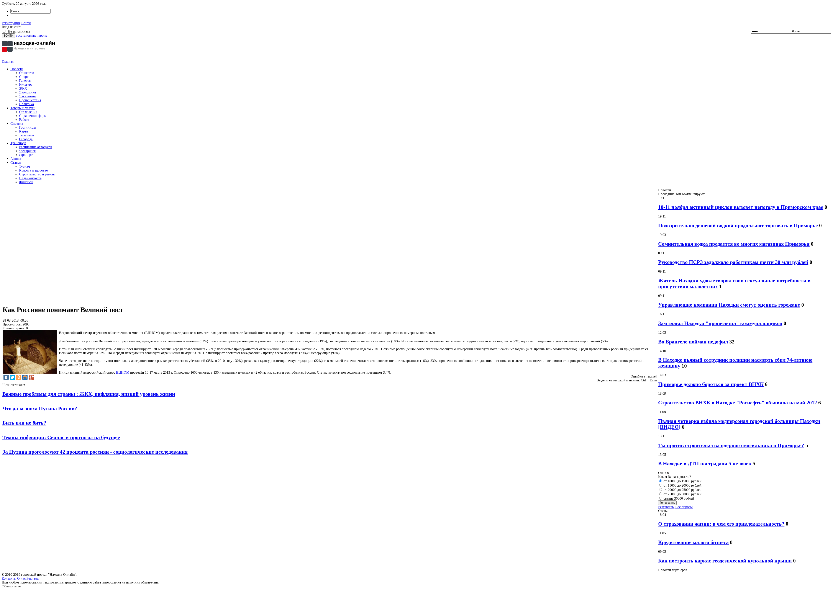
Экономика (27, 92)
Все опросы (684, 507)
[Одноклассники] (18, 377)
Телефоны (26, 135)
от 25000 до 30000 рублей (682, 494)
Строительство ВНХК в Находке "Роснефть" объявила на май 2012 (737, 402)
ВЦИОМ (122, 372)
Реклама (32, 578)
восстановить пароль (31, 35)
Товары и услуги (22, 108)
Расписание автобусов (35, 147)
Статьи (15, 162)
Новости (16, 69)
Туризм (24, 166)
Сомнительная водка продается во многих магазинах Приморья (734, 244)
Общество (26, 73)
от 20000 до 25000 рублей (682, 490)
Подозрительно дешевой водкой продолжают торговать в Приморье (738, 225)
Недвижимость (30, 178)
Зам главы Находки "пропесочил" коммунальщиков (720, 323)
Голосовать (667, 502)
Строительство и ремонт (37, 174)
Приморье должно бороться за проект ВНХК (711, 384)
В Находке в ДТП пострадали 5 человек (704, 463)
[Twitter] (12, 377)
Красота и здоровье (33, 170)
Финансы (26, 182)
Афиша (15, 158)
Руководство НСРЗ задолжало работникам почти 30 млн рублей (733, 262)
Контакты (9, 578)
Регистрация (11, 23)
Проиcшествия (30, 100)
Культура (25, 84)
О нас (21, 578)
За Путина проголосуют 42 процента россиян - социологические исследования (95, 452)
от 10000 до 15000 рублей (682, 481)
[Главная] (29, 58)
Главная (7, 61)
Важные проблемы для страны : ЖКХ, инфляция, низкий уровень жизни (88, 394)
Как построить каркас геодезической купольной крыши (725, 561)
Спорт (23, 76)
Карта (23, 131)
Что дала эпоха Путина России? (39, 408)
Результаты (666, 507)
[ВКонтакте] (6, 377)
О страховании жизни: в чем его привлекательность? (721, 524)
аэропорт (26, 155)
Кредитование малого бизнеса (693, 542)
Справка (16, 123)
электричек (27, 151)
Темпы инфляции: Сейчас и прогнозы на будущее (61, 437)
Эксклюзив (27, 96)
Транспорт (18, 143)
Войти (26, 23)
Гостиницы (27, 127)
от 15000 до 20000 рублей (682, 485)
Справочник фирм (32, 116)
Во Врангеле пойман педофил (693, 342)
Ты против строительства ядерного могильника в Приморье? (731, 445)
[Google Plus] (31, 377)
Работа (24, 119)
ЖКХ (23, 88)
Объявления (28, 112)
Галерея (25, 80)
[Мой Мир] (25, 377)
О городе (26, 139)
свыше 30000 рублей (678, 498)
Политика (26, 104)
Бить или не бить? (24, 423)
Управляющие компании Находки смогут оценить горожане (729, 305)
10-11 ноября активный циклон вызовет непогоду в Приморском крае (740, 207)
